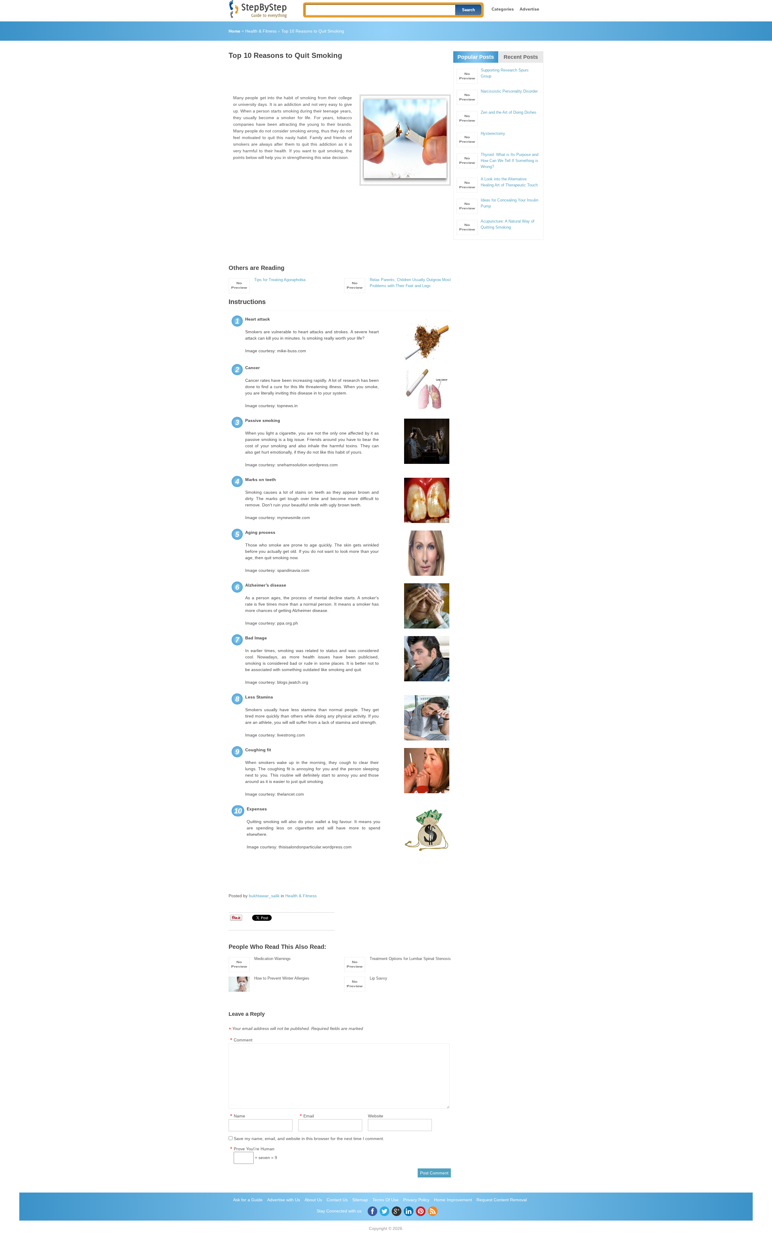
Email (308, 1116)
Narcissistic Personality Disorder (509, 91)
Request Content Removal (501, 1199)
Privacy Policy (416, 1199)
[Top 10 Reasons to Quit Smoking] (405, 140)
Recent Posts (521, 57)
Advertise (529, 9)
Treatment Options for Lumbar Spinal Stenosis (410, 958)
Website (375, 1116)
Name (239, 1116)
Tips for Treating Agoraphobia (279, 279)
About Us (313, 1199)
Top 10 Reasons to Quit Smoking (312, 31)
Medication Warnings (272, 958)
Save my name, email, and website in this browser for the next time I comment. (309, 1138)
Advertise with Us (283, 1199)
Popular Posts (475, 57)
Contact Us (337, 1199)
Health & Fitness (261, 31)
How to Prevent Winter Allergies (281, 978)
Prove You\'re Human (254, 1149)
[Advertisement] (338, 74)
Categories (503, 9)
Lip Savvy (378, 978)
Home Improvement (453, 1199)
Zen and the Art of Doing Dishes (508, 112)
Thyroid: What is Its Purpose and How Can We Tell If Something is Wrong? (509, 160)
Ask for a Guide (248, 1199)
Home (234, 31)
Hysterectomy (493, 133)
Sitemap (360, 1199)
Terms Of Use (385, 1199)
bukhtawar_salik (264, 895)
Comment (243, 1040)
